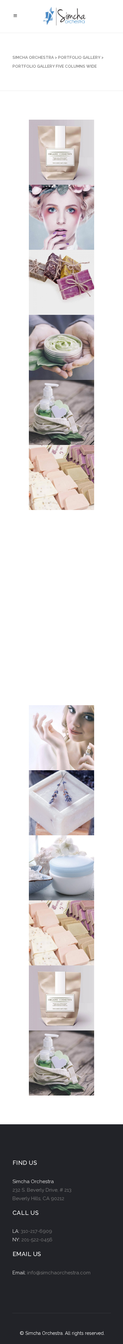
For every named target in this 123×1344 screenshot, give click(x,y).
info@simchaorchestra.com (59, 1273)
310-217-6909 (36, 1231)
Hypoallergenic (63, 1069)
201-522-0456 (36, 1240)
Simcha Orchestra (33, 57)
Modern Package (53, 416)
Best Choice (57, 549)
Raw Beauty (57, 939)
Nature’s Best (60, 1004)
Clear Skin (56, 223)
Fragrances (58, 744)
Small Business (54, 286)
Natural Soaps (61, 484)
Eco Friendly (59, 158)
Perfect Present (53, 612)
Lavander (55, 809)
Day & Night (57, 874)
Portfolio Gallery (79, 57)
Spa (47, 679)
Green (50, 353)
